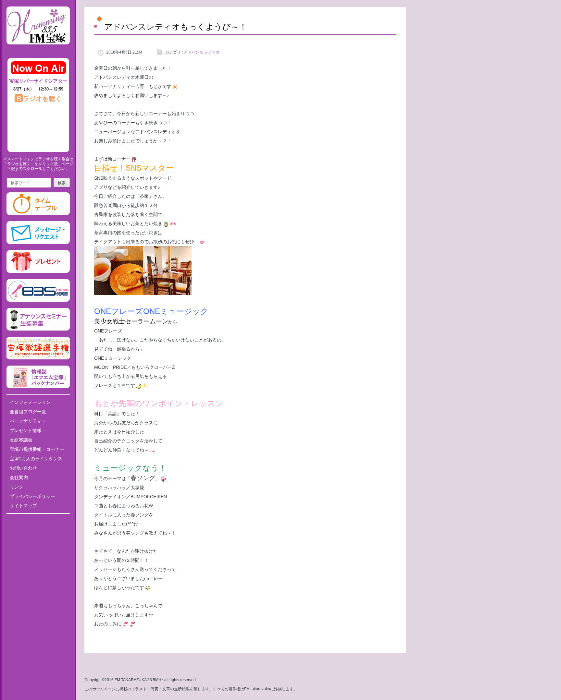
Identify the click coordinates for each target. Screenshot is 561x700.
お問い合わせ (23, 468)
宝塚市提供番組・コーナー (37, 449)
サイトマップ (23, 505)
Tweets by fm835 (38, 521)
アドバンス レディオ (202, 52)
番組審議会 (21, 439)
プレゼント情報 (26, 430)
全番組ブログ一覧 (28, 411)
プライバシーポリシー (32, 496)
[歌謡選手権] (38, 358)
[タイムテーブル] (38, 213)
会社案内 (19, 477)
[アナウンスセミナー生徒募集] (38, 329)
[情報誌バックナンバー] (38, 387)
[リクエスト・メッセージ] (38, 242)
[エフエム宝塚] (38, 49)
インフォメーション (30, 402)
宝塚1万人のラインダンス (36, 458)
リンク (16, 486)
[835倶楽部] (38, 300)
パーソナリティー (28, 421)
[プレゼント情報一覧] (38, 271)
